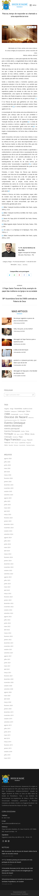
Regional (28, 442)
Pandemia (15, 437)
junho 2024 (7, 544)
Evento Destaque (14, 423)
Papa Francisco (12, 439)
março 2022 (7, 633)
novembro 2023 (8, 567)
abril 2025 (7, 511)
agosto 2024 (8, 537)
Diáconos (31, 417)
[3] (28, 122)
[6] (8, 191)
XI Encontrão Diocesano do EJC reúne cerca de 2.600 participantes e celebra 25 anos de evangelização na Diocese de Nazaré (17, 870)
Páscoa (19, 264)
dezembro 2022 (8, 603)
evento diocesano (13, 425)
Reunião (11, 445)
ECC (19, 420)
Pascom (29, 440)
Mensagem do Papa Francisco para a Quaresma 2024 (25, 340)
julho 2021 (7, 659)
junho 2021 (7, 662)
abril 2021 (7, 669)
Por (19, 261)
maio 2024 (7, 547)
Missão (32, 434)
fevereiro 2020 (8, 705)
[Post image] (7, 321)
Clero (28, 411)
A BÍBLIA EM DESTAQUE (21, 350)
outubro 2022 (8, 610)
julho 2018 (7, 755)
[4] (34, 126)
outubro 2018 (8, 751)
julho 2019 (7, 728)
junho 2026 (7, 465)
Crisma (26, 414)
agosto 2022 (8, 616)
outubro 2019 (8, 718)
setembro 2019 (8, 722)
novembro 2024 (8, 527)
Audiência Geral (27, 408)
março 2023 (7, 593)
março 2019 (7, 742)
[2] (13, 106)
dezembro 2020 (8, 679)
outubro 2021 (8, 649)
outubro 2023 (8, 570)
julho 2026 (7, 462)
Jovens (22, 434)
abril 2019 (7, 738)
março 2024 (7, 554)
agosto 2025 (8, 498)
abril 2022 (7, 630)
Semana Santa (30, 445)
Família (23, 431)
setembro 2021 (8, 653)
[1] (36, 98)
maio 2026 (7, 468)
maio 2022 (7, 626)
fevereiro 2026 (8, 478)
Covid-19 (21, 414)
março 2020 (7, 702)
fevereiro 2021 (8, 676)
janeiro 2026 (7, 481)
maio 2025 (7, 508)
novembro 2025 (8, 488)
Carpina (7, 411)
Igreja (18, 434)
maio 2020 (7, 695)
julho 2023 (7, 580)
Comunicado (14, 414)
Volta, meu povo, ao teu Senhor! (23, 329)
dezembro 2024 (8, 524)
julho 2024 (7, 541)
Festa (27, 431)
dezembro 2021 (8, 643)
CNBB (7, 414)
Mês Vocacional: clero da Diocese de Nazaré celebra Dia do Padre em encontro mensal (19, 852)
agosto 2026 (8, 458)
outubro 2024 (8, 531)
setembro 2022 (8, 613)
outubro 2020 (8, 686)
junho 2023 (7, 583)
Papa (21, 437)
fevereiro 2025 (8, 518)
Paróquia (23, 440)
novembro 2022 (8, 607)
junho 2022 (7, 623)
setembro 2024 (8, 534)
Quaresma (22, 442)
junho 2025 (7, 504)
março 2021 (7, 672)
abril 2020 (7, 699)
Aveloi (24, 892)
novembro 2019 (8, 715)
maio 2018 (7, 758)
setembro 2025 (8, 495)
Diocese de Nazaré (16, 417)
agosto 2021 (8, 656)
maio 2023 (7, 587)
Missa (27, 434)
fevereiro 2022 (8, 636)
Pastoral (7, 443)
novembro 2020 (8, 682)
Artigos (5, 27)
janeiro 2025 (7, 521)
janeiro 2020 (7, 709)
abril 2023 (7, 590)
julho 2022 (7, 620)
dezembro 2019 (8, 712)
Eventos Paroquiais (12, 431)
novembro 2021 (8, 646)
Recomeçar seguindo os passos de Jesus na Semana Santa (24, 319)
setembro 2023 (8, 574)
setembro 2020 (8, 689)
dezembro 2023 (8, 564)
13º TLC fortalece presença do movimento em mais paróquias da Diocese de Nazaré (17, 861)
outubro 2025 (8, 491)
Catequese (14, 411)
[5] (30, 164)
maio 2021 (7, 666)
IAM (15, 434)
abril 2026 (7, 472)
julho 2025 (7, 501)
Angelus (6, 408)
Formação (8, 434)
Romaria (16, 445)
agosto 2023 (8, 577)
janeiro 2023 (7, 600)
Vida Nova (25, 264)
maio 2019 (7, 735)
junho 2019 (7, 732)
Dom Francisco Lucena (10, 420)
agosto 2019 (8, 725)
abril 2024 (7, 551)
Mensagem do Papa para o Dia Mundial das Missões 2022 (25, 372)
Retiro (6, 445)
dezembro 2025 (8, 485)
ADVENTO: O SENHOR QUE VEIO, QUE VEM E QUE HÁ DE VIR (25, 361)
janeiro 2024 (7, 560)
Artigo (12, 408)
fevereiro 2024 (8, 557)
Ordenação (8, 437)
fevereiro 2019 (8, 745)
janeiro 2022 (7, 639)
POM (12, 442)
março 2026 (7, 475)
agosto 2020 (8, 692)
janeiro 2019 (7, 748)
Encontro (23, 420)
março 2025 (7, 514)
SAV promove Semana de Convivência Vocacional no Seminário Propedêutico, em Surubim (17, 880)
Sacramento (22, 445)
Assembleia (18, 409)
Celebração (21, 411)
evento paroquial (12, 428)
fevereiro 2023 (8, 597)
